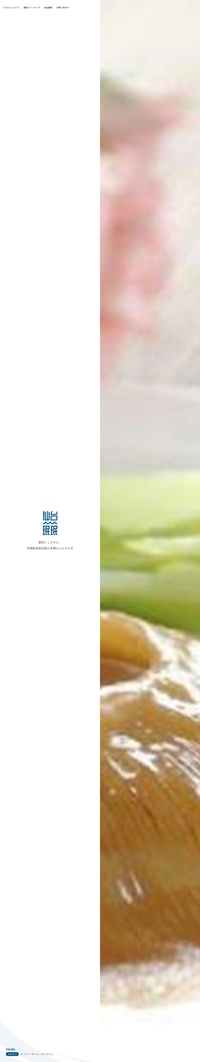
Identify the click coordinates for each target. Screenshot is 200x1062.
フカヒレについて (11, 7)
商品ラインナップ (32, 7)
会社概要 (48, 7)
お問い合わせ (62, 7)
